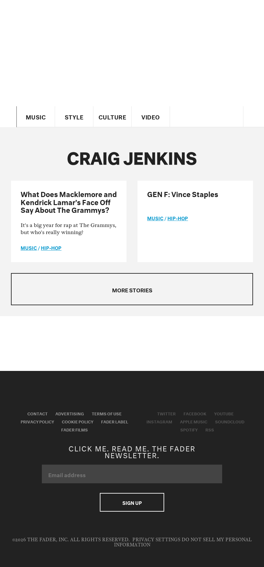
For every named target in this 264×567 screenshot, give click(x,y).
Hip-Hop (51, 247)
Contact (37, 413)
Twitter (166, 413)
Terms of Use (107, 413)
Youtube (224, 413)
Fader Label (114, 421)
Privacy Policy (37, 421)
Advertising (69, 413)
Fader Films (74, 429)
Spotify (189, 429)
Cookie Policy (77, 421)
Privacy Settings (156, 540)
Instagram (159, 421)
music (29, 247)
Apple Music (193, 421)
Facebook (195, 413)
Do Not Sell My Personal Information (183, 542)
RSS (209, 429)
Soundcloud (229, 421)
